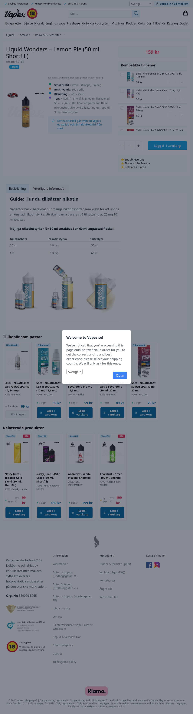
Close (120, 375)
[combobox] (74, 371)
